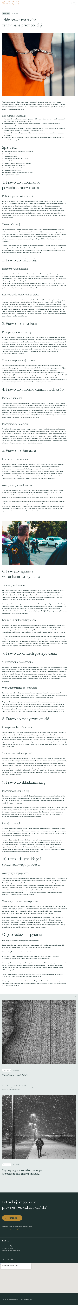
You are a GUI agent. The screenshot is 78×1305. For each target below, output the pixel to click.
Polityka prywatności (26, 1299)
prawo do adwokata (8, 213)
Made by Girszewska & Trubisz (10, 1299)
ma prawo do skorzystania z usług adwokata (28, 337)
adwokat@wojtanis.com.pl (10, 1229)
